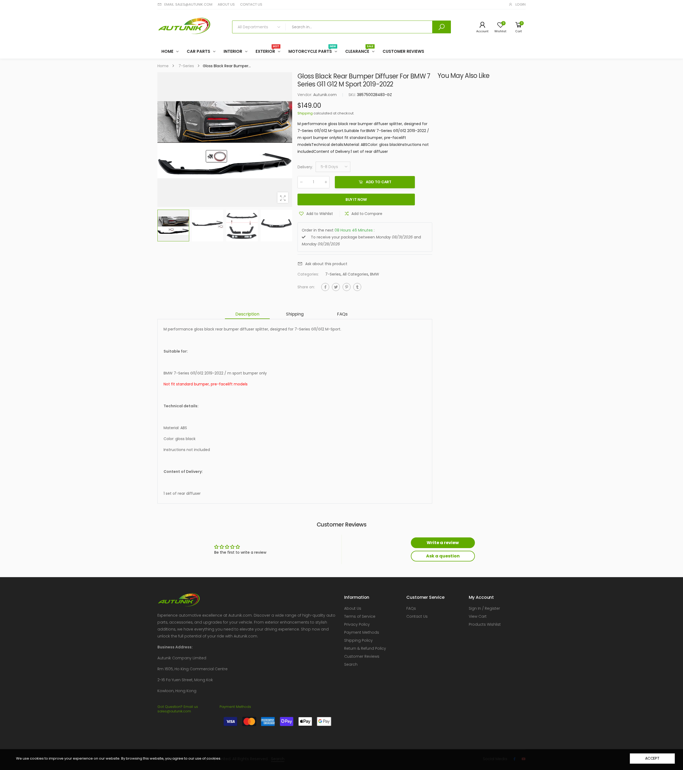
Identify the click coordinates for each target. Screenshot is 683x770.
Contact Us (417, 616)
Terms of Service (359, 616)
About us (226, 4)
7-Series (333, 274)
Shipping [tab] (295, 314)
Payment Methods (361, 632)
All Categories (355, 274)
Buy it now (356, 199)
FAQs (411, 608)
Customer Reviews (361, 656)
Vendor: (305, 94)
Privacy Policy (357, 624)
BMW (374, 274)
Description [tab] (247, 314)
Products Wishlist (485, 624)
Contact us (251, 4)
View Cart (478, 616)
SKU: (352, 94)
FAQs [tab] (342, 314)
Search (351, 664)
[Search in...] (441, 27)
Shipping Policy (358, 640)
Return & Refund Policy (365, 648)
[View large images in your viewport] (282, 197)
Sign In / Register (484, 608)
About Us (352, 608)
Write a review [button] (443, 543)
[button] (285, 140)
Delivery (305, 167)
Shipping (305, 113)
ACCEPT (652, 758)
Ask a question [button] (443, 556)
